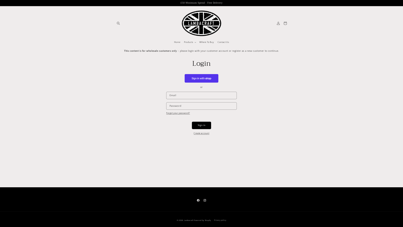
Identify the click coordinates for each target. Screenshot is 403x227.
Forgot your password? (178, 113)
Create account (201, 133)
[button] (118, 23)
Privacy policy (220, 220)
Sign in (201, 125)
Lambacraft (188, 220)
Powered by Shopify (202, 220)
